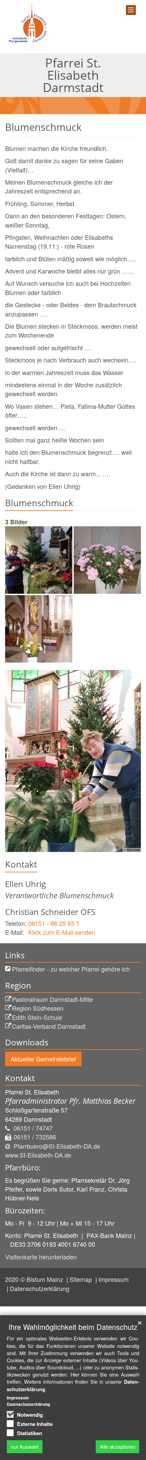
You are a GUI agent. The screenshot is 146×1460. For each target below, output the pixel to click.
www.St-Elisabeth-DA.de (38, 1154)
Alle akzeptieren (117, 1446)
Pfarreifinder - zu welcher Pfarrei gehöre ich (71, 968)
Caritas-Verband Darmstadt (49, 1026)
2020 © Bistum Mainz (35, 1279)
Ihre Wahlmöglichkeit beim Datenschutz (73, 1326)
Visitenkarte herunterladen (41, 1256)
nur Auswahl (24, 1446)
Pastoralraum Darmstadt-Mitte (52, 999)
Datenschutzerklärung (39, 1288)
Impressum (113, 1279)
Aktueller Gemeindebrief (43, 1058)
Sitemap (82, 1279)
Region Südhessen (37, 1008)
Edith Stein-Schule (37, 1017)
